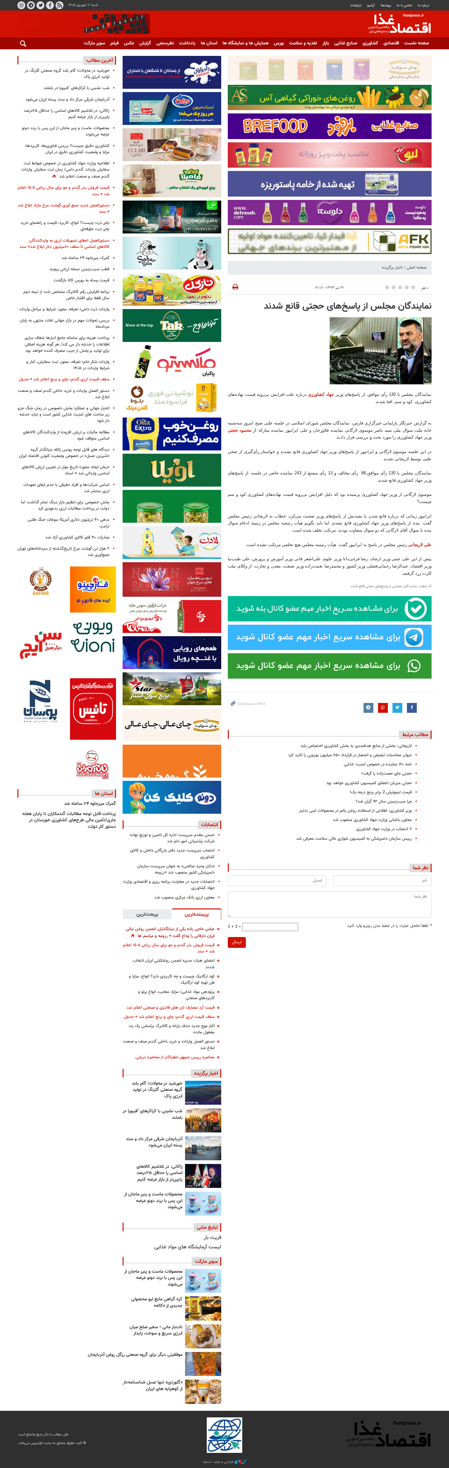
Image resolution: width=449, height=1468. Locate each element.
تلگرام (31, 5)
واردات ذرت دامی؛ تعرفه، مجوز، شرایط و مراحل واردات (64, 309)
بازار (325, 43)
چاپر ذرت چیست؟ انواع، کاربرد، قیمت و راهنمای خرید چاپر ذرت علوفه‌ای (64, 226)
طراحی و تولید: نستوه (219, 1462)
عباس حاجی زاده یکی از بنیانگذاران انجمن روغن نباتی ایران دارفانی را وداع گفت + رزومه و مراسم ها (170, 932)
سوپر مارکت (94, 43)
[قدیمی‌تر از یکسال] (203, 1392)
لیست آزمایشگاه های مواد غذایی (187, 1247)
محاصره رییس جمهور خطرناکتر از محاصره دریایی (175, 1057)
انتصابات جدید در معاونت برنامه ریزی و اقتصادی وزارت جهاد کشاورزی (169, 884)
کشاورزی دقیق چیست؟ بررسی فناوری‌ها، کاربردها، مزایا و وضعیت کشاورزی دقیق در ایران (67, 149)
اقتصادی (391, 43)
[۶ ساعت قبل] (203, 1120)
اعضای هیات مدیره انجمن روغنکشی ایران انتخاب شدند (174, 963)
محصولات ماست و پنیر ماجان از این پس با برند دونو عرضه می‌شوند (153, 1201)
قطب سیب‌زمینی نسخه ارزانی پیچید (79, 269)
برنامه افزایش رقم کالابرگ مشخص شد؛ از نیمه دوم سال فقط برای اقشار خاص (66, 295)
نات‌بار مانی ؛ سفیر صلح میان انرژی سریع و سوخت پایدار (156, 1330)
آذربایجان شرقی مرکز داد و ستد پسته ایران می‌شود (154, 1142)
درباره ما (423, 5)
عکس (129, 43)
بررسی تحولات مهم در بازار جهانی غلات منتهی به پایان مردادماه (64, 323)
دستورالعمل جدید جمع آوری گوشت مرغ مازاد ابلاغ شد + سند (63, 208)
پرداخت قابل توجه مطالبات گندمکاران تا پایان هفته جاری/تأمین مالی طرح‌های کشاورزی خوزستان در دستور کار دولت (69, 820)
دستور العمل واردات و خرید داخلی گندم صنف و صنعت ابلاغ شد (169, 1044)
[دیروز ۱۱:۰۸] (203, 1176)
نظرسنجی (165, 43)
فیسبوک (50, 5)
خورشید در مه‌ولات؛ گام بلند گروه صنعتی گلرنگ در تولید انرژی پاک (157, 1090)
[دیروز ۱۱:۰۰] (203, 1203)
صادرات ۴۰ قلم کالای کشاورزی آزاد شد (77, 537)
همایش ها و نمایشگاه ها (246, 43)
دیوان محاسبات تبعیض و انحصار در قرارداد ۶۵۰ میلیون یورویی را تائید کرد (350, 755)
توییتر (40, 5)
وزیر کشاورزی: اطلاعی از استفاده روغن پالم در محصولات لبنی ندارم (355, 810)
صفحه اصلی (416, 267)
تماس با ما (404, 5)
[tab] (196, 914)
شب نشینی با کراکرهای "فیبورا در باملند (152, 1114)
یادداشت (187, 43)
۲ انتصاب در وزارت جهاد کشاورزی (384, 829)
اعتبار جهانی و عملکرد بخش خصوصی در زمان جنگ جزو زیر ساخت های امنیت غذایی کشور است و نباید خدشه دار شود (63, 414)
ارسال (237, 942)
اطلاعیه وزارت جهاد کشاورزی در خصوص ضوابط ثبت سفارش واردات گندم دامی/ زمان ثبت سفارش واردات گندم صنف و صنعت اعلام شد (65, 170)
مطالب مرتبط (415, 735)
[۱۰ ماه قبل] (203, 1364)
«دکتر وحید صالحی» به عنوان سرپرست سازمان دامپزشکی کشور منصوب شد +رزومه (176, 869)
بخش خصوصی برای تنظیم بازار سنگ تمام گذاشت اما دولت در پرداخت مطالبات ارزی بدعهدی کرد (65, 505)
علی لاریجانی (420, 544)
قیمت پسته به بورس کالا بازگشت (81, 280)
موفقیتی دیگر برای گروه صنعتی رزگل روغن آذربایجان (135, 1355)
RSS (59, 5)
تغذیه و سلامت (303, 43)
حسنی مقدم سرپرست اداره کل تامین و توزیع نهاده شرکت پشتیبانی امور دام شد (172, 838)
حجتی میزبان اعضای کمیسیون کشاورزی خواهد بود (369, 783)
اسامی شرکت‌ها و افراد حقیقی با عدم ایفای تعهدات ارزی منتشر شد (66, 488)
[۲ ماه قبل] (203, 1308)
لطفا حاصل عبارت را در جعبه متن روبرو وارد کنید (389, 926)
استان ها (209, 43)
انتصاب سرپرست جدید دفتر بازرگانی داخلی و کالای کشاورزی (172, 853)
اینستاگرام (21, 5)
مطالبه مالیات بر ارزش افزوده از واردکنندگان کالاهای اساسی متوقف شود (66, 435)
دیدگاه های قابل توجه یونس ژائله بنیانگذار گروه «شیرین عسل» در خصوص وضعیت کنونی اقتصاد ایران (64, 452)
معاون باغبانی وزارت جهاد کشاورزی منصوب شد (372, 820)
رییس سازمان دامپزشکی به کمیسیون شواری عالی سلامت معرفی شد (354, 838)
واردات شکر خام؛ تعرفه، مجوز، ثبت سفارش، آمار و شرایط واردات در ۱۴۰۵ (67, 365)
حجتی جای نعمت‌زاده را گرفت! (386, 773)
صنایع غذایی (345, 43)
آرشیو (371, 5)
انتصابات (209, 825)
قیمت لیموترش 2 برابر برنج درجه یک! (381, 792)
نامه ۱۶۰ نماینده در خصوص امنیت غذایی (378, 764)
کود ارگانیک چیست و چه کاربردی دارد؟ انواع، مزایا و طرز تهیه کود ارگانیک (172, 979)
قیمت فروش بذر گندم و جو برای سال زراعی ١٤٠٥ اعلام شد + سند (169, 948)
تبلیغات (356, 5)
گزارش (145, 43)
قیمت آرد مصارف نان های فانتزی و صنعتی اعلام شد (171, 1007)
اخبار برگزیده (392, 267)
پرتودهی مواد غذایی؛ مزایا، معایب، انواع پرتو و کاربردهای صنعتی (176, 995)
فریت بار (212, 1238)
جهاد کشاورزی (321, 394)
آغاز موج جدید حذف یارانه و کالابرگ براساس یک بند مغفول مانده (172, 1029)
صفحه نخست (416, 43)
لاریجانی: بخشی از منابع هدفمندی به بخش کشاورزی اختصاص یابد (356, 746)
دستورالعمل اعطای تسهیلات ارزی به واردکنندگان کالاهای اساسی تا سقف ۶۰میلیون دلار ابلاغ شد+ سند (64, 243)
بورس (279, 43)
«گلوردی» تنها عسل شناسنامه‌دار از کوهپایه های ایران (152, 1386)
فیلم (114, 43)
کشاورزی (370, 43)
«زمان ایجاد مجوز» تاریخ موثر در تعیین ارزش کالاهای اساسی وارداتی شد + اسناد (65, 470)
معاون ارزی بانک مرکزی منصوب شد (184, 897)
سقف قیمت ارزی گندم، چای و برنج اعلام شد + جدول (169, 1017)
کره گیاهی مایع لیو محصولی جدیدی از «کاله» (156, 1303)
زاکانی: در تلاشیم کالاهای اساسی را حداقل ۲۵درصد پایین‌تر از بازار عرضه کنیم (159, 1173)
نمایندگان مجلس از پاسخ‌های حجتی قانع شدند (348, 306)
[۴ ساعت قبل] (203, 1093)
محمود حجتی (239, 430)
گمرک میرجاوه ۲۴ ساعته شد (85, 258)
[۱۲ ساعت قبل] (203, 1148)
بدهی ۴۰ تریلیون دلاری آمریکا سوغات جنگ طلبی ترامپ (68, 523)
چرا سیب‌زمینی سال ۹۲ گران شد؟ (384, 801)
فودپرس (395, 24)
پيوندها (386, 5)
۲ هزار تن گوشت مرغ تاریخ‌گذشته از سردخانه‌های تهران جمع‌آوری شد (63, 551)
